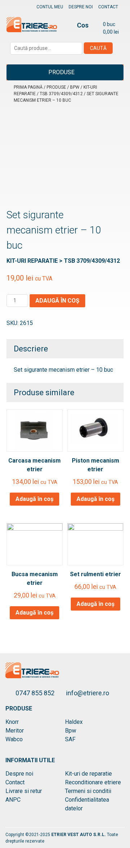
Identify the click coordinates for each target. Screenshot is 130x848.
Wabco (14, 739)
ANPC (13, 799)
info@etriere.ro (87, 693)
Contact (108, 6)
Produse (61, 72)
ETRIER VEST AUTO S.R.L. (79, 834)
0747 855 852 (36, 693)
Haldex (74, 721)
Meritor (14, 730)
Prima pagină (28, 87)
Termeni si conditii (88, 791)
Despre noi (81, 6)
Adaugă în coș (57, 300)
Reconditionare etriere (93, 782)
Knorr (12, 721)
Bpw (74, 87)
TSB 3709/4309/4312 (61, 93)
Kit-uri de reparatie (88, 773)
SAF (70, 739)
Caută (98, 48)
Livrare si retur (23, 791)
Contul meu (49, 6)
